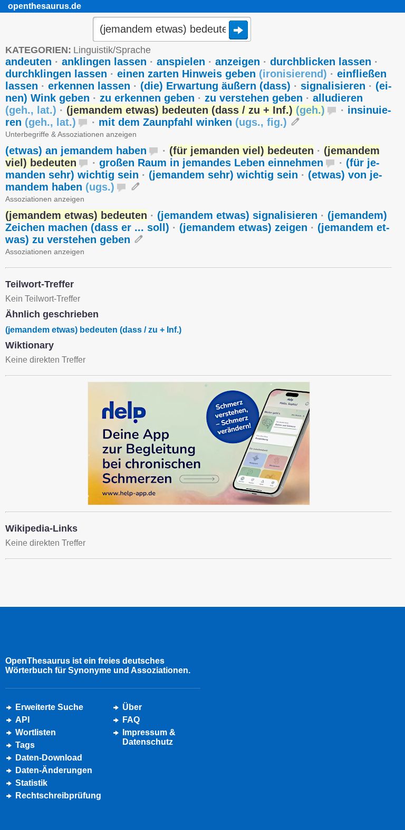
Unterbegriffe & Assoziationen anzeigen (71, 134)
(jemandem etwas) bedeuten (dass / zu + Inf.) (93, 329)
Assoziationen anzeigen (44, 199)
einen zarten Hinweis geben (222, 73)
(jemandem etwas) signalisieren (237, 215)
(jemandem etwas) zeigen (243, 227)
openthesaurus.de (44, 6)
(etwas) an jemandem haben (76, 150)
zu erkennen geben (147, 98)
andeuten (28, 61)
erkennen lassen (89, 86)
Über (132, 707)
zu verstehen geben (254, 98)
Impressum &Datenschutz (149, 737)
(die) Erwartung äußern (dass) (215, 86)
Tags (25, 745)
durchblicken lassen (320, 61)
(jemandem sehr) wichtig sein (223, 175)
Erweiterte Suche (49, 707)
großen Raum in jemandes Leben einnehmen (211, 162)
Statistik (31, 782)
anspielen (181, 61)
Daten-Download (48, 757)
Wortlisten (35, 732)
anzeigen (237, 61)
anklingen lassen (104, 61)
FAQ (131, 719)
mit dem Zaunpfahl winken (193, 122)
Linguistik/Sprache (112, 50)
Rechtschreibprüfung (58, 795)
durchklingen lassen (56, 73)
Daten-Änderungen (53, 770)
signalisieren (333, 86)
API (22, 719)
